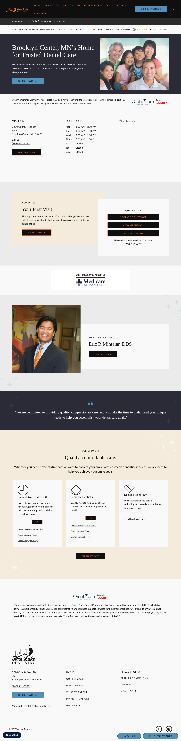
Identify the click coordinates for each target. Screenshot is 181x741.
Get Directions (26, 152)
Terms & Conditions (134, 678)
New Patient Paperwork (133, 217)
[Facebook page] (159, 729)
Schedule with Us (151, 9)
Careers (126, 684)
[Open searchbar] (173, 9)
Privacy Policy (131, 671)
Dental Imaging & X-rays (28, 540)
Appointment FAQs (133, 225)
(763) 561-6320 (74, 29)
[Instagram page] (169, 729)
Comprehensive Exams (27, 535)
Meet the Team (71, 5)
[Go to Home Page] (16, 9)
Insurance (40, 13)
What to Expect (93, 5)
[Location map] (144, 145)
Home (37, 5)
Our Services (52, 5)
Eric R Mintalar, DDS (110, 344)
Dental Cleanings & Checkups (30, 529)
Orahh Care (129, 690)
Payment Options (116, 5)
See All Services (90, 556)
